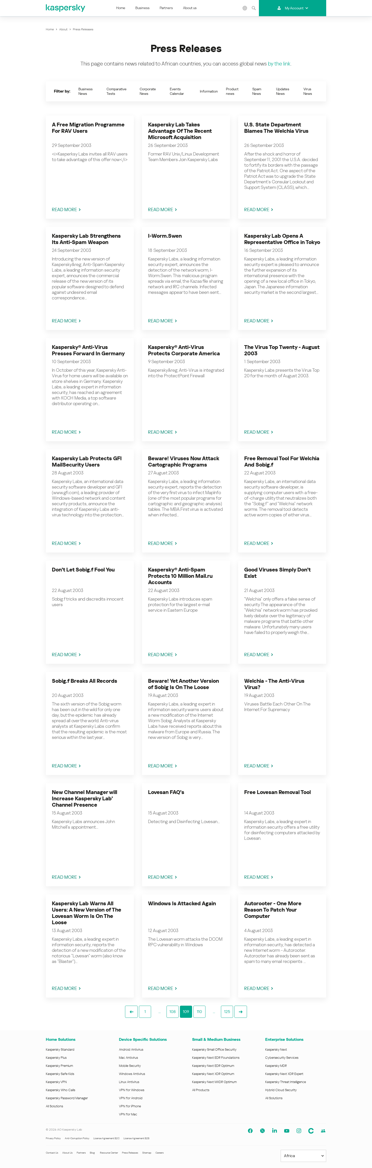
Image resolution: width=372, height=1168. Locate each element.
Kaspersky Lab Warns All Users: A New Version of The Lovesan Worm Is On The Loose (86, 912)
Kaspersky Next (276, 1049)
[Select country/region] (245, 8)
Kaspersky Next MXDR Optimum (214, 1082)
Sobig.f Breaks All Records (84, 681)
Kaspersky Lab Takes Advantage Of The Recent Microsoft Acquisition (180, 131)
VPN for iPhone (130, 1106)
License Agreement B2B (136, 1138)
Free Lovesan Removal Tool (277, 792)
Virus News (307, 91)
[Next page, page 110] (240, 1012)
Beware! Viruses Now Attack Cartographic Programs (183, 461)
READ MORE (64, 209)
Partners (166, 8)
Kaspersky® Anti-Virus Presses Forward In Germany (88, 350)
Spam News (256, 91)
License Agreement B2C (106, 1138)
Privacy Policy (53, 1138)
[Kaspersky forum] (323, 1131)
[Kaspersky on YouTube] (287, 1131)
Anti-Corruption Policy (77, 1138)
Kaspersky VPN (56, 1082)
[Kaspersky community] (311, 1131)
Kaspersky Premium (59, 1066)
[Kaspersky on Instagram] (299, 1131)
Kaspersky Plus (56, 1058)
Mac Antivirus (128, 1058)
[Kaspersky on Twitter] (262, 1131)
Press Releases (130, 1152)
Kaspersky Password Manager (67, 1098)
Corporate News (148, 91)
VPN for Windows (131, 1090)
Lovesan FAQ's (166, 792)
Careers (159, 1152)
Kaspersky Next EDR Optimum (213, 1066)
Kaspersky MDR (276, 1066)
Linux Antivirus (129, 1082)
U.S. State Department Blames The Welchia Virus (276, 128)
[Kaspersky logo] (66, 8)
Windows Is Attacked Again (182, 903)
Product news (232, 91)
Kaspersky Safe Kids (60, 1074)
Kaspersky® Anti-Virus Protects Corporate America (184, 350)
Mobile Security (130, 1066)
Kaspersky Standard (60, 1049)
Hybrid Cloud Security (281, 1090)
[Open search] (254, 8)
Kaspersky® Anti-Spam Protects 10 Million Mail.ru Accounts (180, 576)
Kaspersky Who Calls (60, 1090)
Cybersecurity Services (281, 1058)
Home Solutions (60, 1039)
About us (190, 8)
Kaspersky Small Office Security (214, 1049)
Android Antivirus (131, 1049)
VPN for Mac (128, 1114)
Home (120, 8)
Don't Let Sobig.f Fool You (83, 570)
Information (209, 91)
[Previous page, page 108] (131, 1012)
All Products (200, 1090)
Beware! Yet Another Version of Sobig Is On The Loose (183, 684)
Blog (92, 1152)
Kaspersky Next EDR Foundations (215, 1058)
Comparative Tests (117, 91)
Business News (85, 91)
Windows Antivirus (132, 1074)
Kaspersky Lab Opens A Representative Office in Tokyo (282, 239)
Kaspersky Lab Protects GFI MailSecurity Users (87, 461)
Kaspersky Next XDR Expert (284, 1074)
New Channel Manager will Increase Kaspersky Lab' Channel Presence (84, 798)
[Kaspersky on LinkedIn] (275, 1131)
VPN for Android (130, 1098)
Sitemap (146, 1152)
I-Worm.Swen (165, 236)
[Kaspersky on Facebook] (250, 1131)
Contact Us (52, 1152)
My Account (294, 8)
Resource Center (109, 1152)
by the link (279, 64)
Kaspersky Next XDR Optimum (213, 1074)
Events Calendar (177, 91)
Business (142, 8)
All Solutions (54, 1106)
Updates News (282, 91)
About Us (67, 1152)
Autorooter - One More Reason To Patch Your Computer (272, 909)
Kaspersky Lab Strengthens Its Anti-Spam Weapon (86, 239)
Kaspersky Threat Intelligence (285, 1082)
